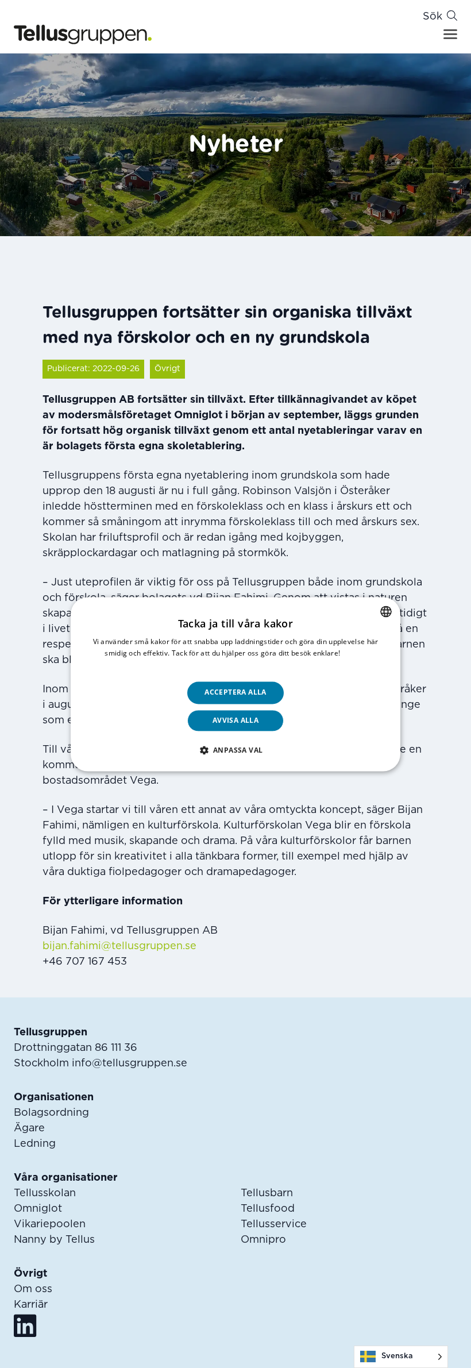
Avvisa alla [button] (235, 720)
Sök (432, 16)
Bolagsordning (51, 1113)
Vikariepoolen (50, 1224)
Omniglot (38, 1209)
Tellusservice (274, 1224)
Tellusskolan (45, 1193)
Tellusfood (268, 1209)
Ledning (35, 1144)
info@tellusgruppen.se (129, 1063)
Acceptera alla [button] (235, 693)
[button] (236, 750)
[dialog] (235, 684)
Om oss (33, 1289)
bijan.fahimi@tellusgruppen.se (119, 946)
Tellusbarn (267, 1193)
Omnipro (263, 1240)
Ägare (29, 1128)
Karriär (31, 1305)
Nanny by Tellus (54, 1240)
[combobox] (386, 611)
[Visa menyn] (450, 34)
